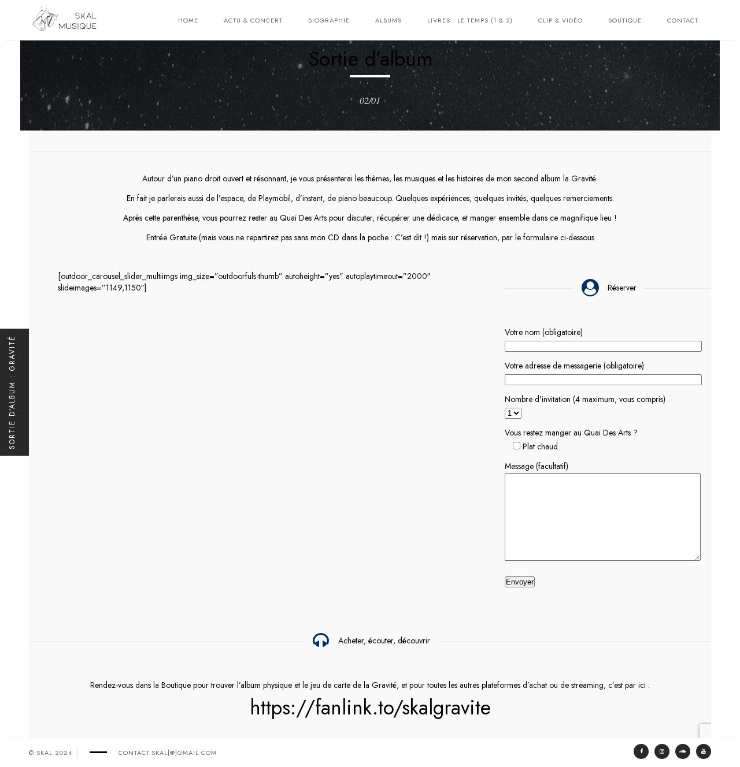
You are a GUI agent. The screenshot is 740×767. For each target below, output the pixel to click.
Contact (682, 20)
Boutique (625, 20)
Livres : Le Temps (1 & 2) (470, 20)
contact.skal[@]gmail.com (168, 752)
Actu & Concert (253, 20)
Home (188, 20)
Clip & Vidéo (560, 20)
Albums (388, 20)
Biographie (329, 20)
